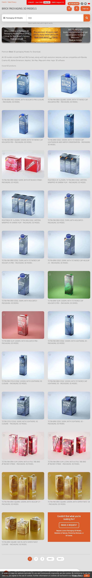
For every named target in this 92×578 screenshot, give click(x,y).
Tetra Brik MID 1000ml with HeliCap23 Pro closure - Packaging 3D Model (23, 101)
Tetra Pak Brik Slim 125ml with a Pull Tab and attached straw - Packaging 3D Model (67, 463)
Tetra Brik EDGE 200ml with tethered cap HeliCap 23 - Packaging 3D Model (68, 262)
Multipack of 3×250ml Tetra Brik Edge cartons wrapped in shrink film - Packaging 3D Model (67, 181)
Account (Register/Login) (76, 8)
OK (87, 576)
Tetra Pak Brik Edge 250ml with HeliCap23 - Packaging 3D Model (66, 221)
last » (60, 559)
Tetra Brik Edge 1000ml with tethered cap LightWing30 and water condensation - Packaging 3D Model (69, 142)
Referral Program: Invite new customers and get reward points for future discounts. (75, 35)
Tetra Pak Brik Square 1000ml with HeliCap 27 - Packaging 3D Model (21, 503)
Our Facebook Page (82, 3)
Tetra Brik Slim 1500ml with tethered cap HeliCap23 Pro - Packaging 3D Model (65, 302)
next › (50, 559)
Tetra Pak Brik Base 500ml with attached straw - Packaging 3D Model (22, 181)
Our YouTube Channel (89, 3)
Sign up (85, 8)
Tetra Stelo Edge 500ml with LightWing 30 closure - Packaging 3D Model (20, 423)
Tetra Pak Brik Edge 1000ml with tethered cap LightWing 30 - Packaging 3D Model (67, 382)
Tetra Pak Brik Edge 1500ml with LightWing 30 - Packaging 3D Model (68, 342)
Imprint (4, 2)
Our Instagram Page (85, 3)
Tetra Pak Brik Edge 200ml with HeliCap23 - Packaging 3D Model (20, 302)
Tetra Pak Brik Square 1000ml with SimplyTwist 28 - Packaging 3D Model (69, 503)
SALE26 (47, 2)
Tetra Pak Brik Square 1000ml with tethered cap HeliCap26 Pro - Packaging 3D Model (22, 141)
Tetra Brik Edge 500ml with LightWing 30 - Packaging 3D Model (66, 423)
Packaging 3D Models (14, 18)
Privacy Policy (77, 576)
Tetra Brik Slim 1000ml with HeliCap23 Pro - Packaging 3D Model (20, 342)
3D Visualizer (73, 4)
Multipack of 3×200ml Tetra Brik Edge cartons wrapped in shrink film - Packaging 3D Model (21, 221)
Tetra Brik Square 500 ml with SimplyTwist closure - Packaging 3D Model (20, 543)
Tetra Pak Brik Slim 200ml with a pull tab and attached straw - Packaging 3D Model (21, 463)
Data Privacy (12, 2)
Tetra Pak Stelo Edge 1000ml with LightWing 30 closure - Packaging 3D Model (22, 382)
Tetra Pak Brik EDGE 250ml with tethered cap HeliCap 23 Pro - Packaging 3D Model (21, 262)
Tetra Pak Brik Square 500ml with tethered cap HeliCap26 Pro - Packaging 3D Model (68, 101)
